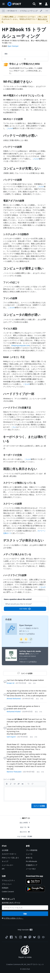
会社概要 (5, 850)
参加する (29, 858)
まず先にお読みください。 (13, 918)
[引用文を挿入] (22, 783)
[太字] (7, 783)
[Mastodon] (29, 937)
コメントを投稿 (39, 806)
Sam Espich (11, 737)
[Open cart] (40, 4)
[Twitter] (16, 937)
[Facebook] (11, 937)
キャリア (5, 861)
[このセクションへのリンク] (2, 82)
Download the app (34, 876)
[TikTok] (6, 937)
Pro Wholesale (31, 861)
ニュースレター (7, 865)
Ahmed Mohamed (14, 698)
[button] (34, 4)
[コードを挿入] (15, 783)
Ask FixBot (23, 609)
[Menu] (3, 4)
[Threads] (38, 937)
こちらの (10, 128)
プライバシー (7, 884)
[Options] (3, 10)
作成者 (8, 619)
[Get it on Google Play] (35, 889)
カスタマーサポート (9, 854)
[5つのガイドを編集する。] (31, 639)
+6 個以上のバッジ (25, 642)
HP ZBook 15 (12, 11)
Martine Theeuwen (14, 772)
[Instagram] (20, 937)
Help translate (23, 930)
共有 (34, 683)
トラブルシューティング (29, 11)
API (3, 869)
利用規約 (5, 888)
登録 (25, 914)
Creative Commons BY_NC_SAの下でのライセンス (25, 964)
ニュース (29, 854)
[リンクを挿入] (18, 783)
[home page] (14, 4)
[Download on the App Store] (33, 881)
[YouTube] (25, 937)
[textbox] (25, 794)
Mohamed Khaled (14, 711)
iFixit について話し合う (10, 858)
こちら (13, 427)
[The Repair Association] (43, 937)
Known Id (10, 683)
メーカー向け (31, 869)
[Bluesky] (34, 937)
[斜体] (11, 783)
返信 (29, 683)
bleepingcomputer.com (20, 345)
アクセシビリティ (8, 880)
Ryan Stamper (13, 46)
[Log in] (46, 4)
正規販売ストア (31, 865)
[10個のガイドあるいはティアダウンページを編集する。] (21, 639)
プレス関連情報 (31, 850)
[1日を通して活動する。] (26, 639)
